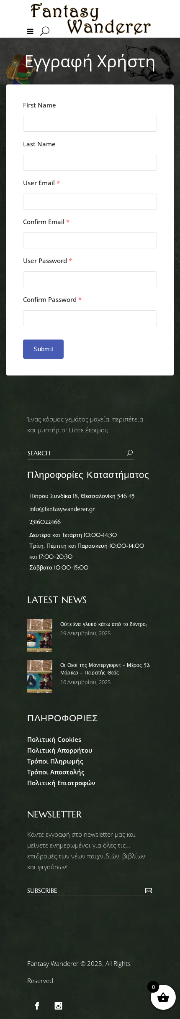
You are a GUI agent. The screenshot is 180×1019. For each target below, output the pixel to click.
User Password (47, 261)
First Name (39, 105)
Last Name (39, 144)
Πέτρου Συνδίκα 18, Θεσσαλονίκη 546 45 (82, 496)
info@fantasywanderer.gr (62, 509)
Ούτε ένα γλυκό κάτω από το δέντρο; (103, 624)
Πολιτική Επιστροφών (61, 783)
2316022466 (45, 522)
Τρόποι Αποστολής (55, 772)
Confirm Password (52, 300)
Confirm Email (46, 222)
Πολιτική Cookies (54, 739)
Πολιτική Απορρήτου (59, 750)
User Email (41, 183)
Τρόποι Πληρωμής (55, 761)
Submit (43, 348)
